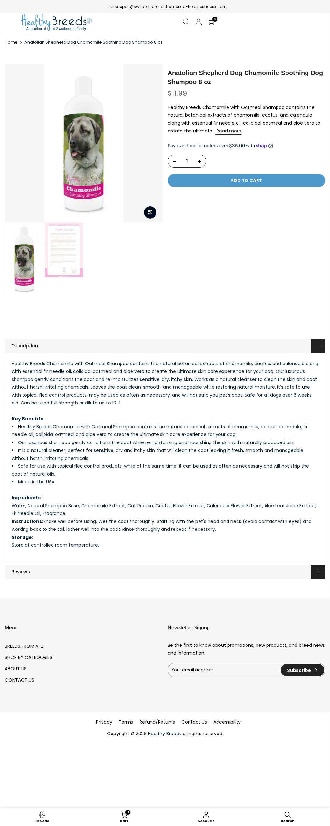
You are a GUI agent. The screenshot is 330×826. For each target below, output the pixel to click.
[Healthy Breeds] (56, 23)
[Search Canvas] (186, 23)
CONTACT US (19, 680)
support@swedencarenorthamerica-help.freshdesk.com (171, 6)
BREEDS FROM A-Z (24, 646)
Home (11, 42)
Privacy (104, 722)
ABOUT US (16, 669)
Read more (228, 131)
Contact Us (194, 722)
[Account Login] (198, 23)
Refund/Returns (157, 722)
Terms (126, 722)
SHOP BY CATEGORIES (28, 657)
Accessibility (227, 722)
